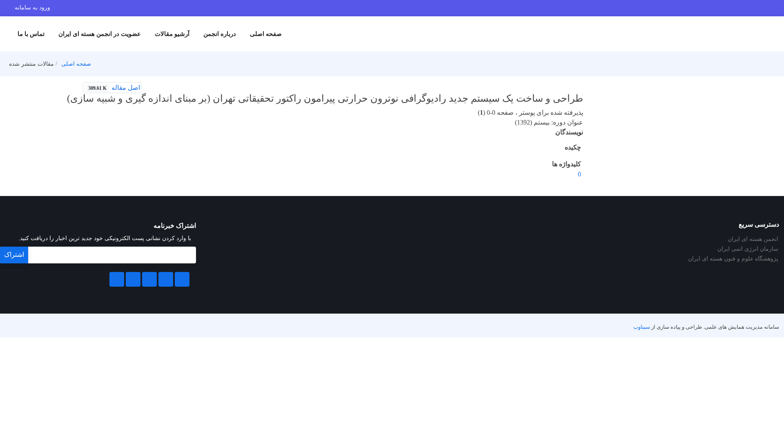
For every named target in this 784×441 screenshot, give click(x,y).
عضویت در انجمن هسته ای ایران (99, 34)
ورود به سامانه (32, 7)
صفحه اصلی (266, 34)
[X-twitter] (165, 279)
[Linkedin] (149, 279)
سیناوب (641, 327)
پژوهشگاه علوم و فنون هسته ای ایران (733, 259)
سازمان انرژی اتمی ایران (747, 249)
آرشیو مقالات (172, 34)
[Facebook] (182, 279)
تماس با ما (31, 34)
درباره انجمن (219, 34)
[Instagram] (133, 279)
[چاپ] (152, 88)
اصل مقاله (114, 87)
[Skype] (116, 279)
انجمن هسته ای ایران (753, 239)
